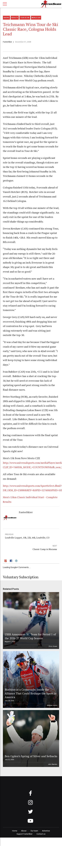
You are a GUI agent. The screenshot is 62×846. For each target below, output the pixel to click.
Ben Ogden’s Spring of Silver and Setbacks (31, 756)
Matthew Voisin (52, 705)
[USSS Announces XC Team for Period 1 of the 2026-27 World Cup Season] (30, 620)
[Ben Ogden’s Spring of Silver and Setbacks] (30, 738)
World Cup (36, 17)
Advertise (46, 831)
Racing (6, 17)
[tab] (5, 561)
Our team (34, 831)
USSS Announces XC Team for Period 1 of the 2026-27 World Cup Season (30, 636)
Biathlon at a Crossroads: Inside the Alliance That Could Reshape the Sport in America (30, 693)
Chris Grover (53, 646)
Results (14, 17)
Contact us (40, 834)
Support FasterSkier (24, 834)
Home (14, 831)
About (23, 831)
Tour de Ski (24, 17)
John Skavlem (52, 764)
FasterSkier (7, 42)
